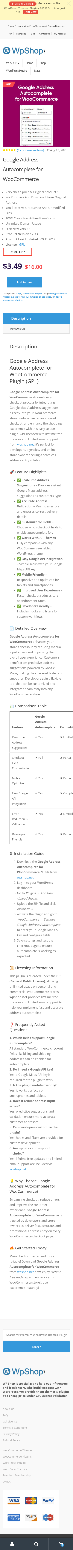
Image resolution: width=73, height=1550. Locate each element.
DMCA (6, 1481)
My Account (60, 33)
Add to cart (25, 282)
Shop (43, 63)
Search (36, 1347)
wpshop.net (25, 444)
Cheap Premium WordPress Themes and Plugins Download (36, 26)
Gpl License (10, 1421)
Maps (18, 293)
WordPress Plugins (32, 293)
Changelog (21, 33)
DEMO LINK (17, 252)
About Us (8, 1409)
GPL (22, 244)
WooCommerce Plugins (17, 1456)
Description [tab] (21, 318)
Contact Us (44, 33)
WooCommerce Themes (17, 1450)
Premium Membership (17, 1475)
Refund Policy (11, 1440)
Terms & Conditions (15, 1427)
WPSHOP (11, 63)
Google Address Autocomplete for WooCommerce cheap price (35, 295)
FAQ (10, 33)
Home (29, 63)
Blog (33, 33)
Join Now (30, 12)
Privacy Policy (11, 1434)
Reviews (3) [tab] (17, 328)
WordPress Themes (15, 1469)
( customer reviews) (30, 150)
